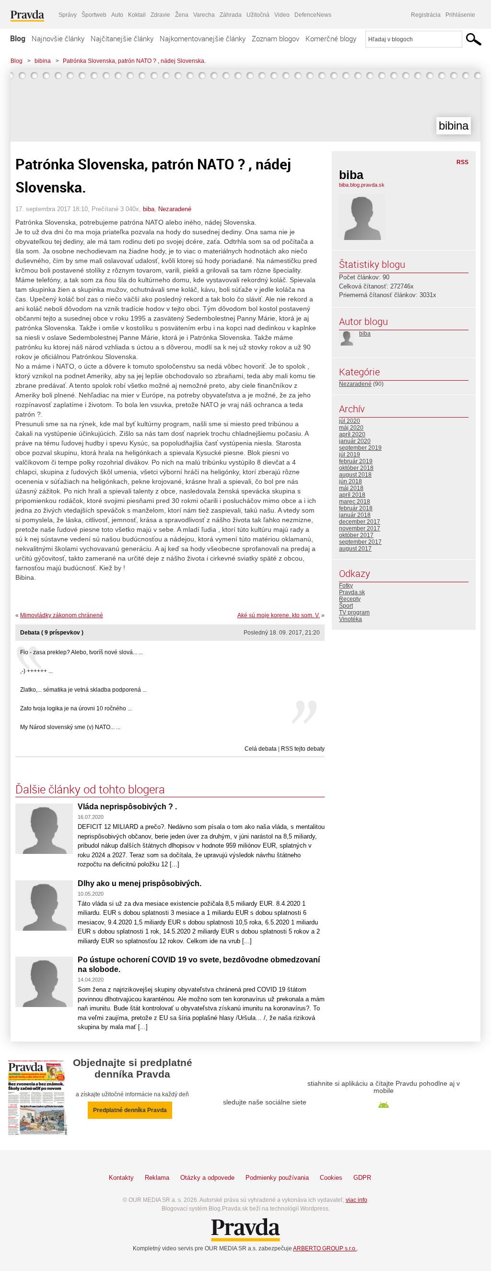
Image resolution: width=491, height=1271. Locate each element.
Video (282, 15)
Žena (181, 15)
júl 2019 (349, 454)
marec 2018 (354, 501)
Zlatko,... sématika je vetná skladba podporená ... (83, 689)
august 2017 (355, 548)
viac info (356, 1200)
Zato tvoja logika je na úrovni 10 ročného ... (76, 708)
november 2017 (359, 528)
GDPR (362, 1177)
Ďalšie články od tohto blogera (90, 789)
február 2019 (356, 461)
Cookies (331, 1177)
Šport (346, 605)
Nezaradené (174, 209)
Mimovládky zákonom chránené (61, 615)
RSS (462, 162)
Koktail (137, 15)
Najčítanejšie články (122, 38)
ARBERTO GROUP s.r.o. (325, 1248)
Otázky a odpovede (207, 1177)
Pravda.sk (352, 592)
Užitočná (257, 15)
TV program (354, 612)
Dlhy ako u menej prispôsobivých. (139, 883)
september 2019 (360, 447)
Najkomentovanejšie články (203, 38)
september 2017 (360, 542)
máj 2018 (351, 488)
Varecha (204, 15)
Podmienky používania (277, 1177)
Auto (117, 15)
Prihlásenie (460, 15)
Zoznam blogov (275, 38)
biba (148, 209)
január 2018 (355, 515)
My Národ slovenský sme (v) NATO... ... (70, 727)
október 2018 (356, 468)
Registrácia (426, 15)
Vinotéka (350, 619)
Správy (67, 15)
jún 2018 (350, 481)
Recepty (350, 599)
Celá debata (261, 748)
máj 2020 (351, 427)
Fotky (346, 585)
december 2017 (359, 521)
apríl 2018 (352, 495)
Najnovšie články (58, 38)
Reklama (157, 1177)
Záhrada (231, 15)
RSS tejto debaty (303, 748)
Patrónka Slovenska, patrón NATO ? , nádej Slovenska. (134, 61)
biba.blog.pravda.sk (362, 185)
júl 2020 (349, 421)
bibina (43, 61)
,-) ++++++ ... (36, 671)
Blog (17, 38)
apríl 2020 (352, 434)
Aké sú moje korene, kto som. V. (278, 615)
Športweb (94, 15)
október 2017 (356, 535)
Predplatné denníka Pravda (130, 1110)
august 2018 (355, 474)
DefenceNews (312, 15)
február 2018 (356, 508)
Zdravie (160, 15)
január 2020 (355, 441)
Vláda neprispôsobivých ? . (127, 807)
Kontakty (121, 1177)
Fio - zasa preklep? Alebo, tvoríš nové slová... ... (81, 652)
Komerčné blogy (330, 38)
